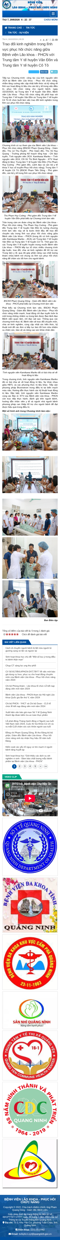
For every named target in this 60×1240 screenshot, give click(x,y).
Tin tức (30, 27)
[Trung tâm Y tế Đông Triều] (30, 1164)
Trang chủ (14, 27)
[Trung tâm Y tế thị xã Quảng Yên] (30, 1056)
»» (45, 766)
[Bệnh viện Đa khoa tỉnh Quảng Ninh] (30, 905)
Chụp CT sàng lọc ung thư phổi (21, 665)
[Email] (56, 39)
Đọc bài (44, 72)
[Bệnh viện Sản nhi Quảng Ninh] (30, 1010)
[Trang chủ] (30, 5)
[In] (53, 39)
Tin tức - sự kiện (18, 32)
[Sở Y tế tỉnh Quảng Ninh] (30, 847)
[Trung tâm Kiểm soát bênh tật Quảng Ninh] (30, 1110)
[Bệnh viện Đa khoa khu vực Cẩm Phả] (30, 962)
